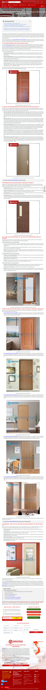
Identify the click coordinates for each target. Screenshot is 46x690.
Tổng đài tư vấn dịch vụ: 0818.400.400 (16, 665)
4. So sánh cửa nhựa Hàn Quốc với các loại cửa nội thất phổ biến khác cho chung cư (17, 27)
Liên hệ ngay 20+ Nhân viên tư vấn (22, 663)
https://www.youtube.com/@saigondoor (14, 598)
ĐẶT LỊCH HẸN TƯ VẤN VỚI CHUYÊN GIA (33, 614)
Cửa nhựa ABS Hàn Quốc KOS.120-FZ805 (11, 436)
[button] (2, 681)
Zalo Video (38, 681)
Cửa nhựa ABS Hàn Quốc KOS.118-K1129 (11, 394)
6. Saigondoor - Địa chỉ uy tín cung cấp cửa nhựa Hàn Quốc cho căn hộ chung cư (17, 29)
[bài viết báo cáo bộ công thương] (7, 681)
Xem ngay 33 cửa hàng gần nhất (9, 663)
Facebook (37, 674)
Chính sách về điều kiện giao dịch (28, 684)
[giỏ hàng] (41, 6)
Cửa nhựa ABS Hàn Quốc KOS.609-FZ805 (11, 476)
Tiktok (37, 678)
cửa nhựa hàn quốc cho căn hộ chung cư (19, 39)
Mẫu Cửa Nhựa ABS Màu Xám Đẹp (14, 180)
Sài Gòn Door (4, 585)
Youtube (37, 676)
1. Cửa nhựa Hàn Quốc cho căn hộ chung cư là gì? (12, 23)
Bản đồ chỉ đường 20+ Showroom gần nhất (33, 609)
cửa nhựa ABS (8, 45)
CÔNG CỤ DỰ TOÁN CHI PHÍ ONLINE (33, 617)
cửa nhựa (5, 583)
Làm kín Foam (26, 629)
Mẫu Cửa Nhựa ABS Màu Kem (12, 521)
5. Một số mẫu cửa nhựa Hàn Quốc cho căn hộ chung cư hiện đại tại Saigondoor (16, 28)
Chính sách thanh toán (27, 674)
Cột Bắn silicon (36, 629)
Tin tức (23, 10)
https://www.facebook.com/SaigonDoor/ (15, 597)
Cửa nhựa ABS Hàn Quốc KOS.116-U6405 (11, 353)
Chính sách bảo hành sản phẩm (28, 677)
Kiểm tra (36, 632)
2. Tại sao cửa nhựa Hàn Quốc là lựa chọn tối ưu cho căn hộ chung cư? (15, 24)
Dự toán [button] (44, 191)
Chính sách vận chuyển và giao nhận (28, 681)
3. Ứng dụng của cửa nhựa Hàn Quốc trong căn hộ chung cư (13, 25)
